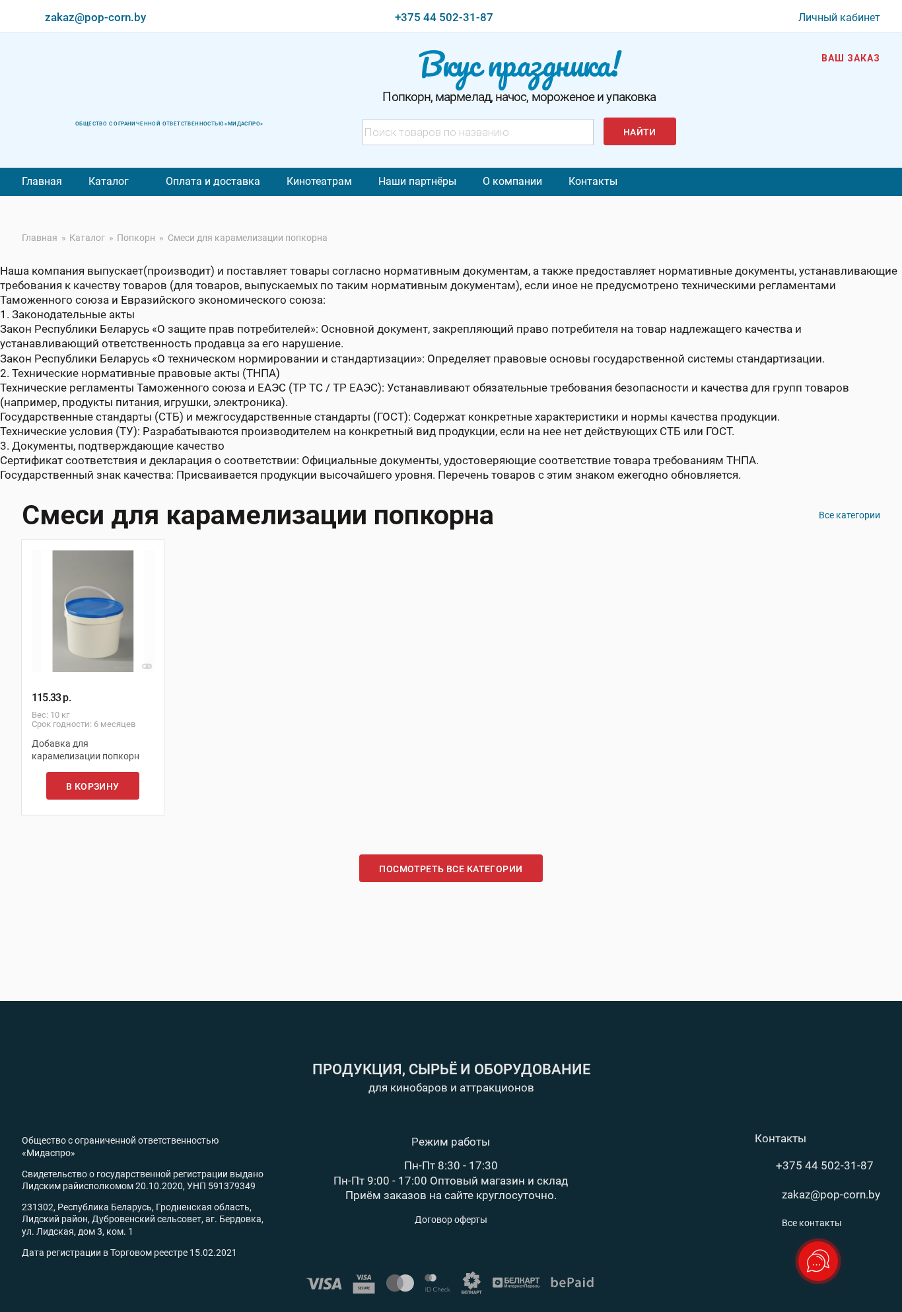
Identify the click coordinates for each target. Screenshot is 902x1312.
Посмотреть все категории (450, 869)
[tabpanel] (93, 611)
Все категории (849, 515)
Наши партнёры (417, 181)
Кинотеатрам (319, 181)
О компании (512, 181)
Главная (42, 181)
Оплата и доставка (213, 181)
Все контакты (812, 1223)
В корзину (93, 786)
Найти (639, 132)
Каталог (108, 181)
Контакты (593, 181)
